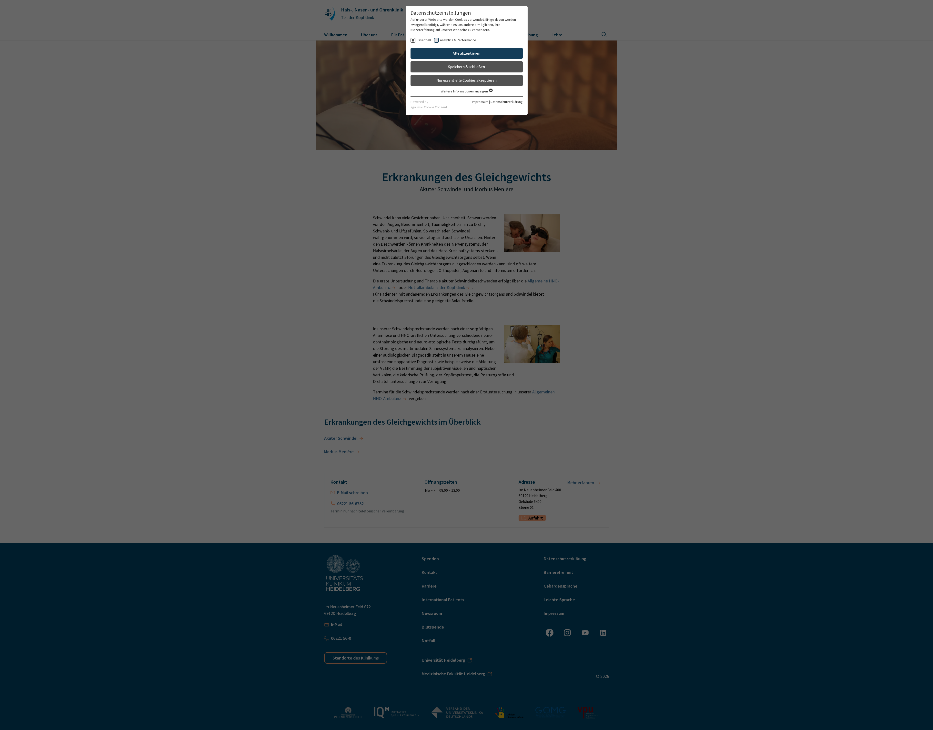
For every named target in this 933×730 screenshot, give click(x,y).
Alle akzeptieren (466, 53)
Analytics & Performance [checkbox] (458, 40)
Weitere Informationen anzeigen (465, 91)
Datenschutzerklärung (507, 102)
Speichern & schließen (466, 66)
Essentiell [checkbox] (424, 40)
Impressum (480, 102)
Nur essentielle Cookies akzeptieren (466, 80)
